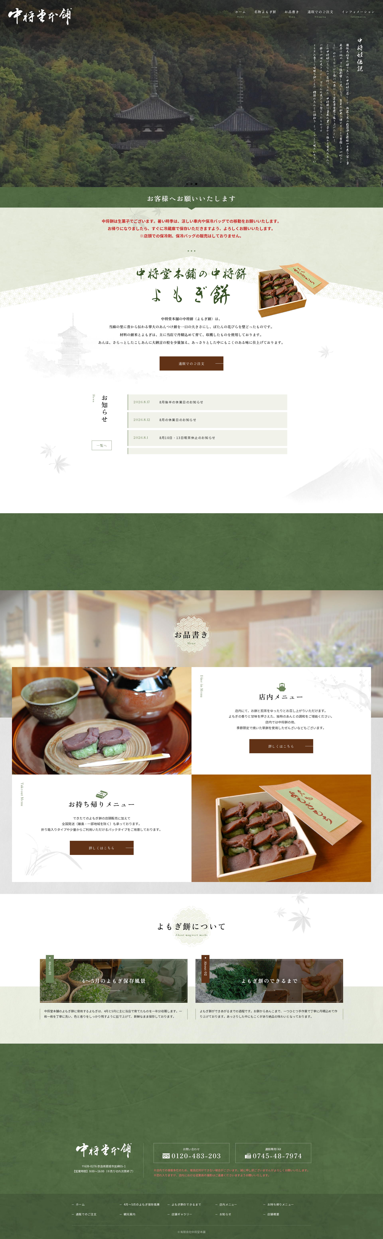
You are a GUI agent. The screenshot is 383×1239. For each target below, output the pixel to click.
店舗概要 (273, 1214)
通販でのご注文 (320, 13)
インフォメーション (358, 13)
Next (378, 93)
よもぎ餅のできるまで (186, 1204)
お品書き (291, 13)
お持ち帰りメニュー (280, 1204)
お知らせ (225, 1214)
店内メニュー (228, 1204)
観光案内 (129, 1214)
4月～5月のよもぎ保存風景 (142, 1204)
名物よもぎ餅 (265, 13)
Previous (5, 93)
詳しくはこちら (281, 746)
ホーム (240, 13)
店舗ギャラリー (182, 1214)
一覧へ (102, 445)
